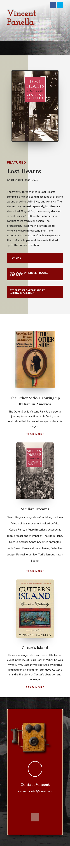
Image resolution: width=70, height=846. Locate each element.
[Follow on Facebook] (53, 5)
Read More (35, 434)
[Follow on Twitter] (60, 5)
